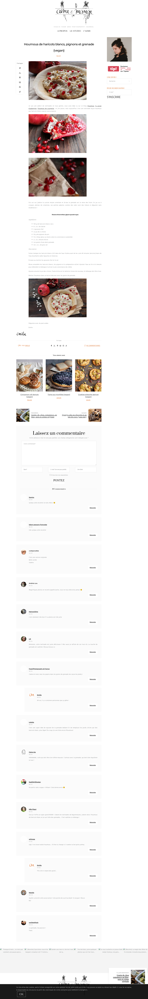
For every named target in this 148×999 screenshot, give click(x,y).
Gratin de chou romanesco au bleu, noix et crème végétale (121, 978)
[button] (19, 382)
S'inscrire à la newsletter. (59, 475)
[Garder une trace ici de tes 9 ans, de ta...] (61, 960)
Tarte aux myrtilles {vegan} (29, 395)
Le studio (75, 31)
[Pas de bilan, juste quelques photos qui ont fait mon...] (86, 960)
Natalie (31, 893)
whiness (32, 839)
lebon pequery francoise (38, 525)
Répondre (93, 508)
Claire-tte (32, 752)
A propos (62, 31)
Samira (31, 497)
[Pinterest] (20, 77)
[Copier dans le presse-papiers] (20, 91)
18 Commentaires (93, 345)
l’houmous (90, 106)
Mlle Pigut (32, 809)
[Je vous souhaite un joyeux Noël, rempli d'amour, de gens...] (111, 960)
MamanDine (33, 612)
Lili (30, 639)
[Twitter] (20, 73)
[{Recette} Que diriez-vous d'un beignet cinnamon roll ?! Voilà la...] (37, 960)
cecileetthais (33, 922)
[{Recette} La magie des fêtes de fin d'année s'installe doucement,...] (135, 960)
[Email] (20, 82)
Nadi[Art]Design (35, 782)
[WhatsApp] (20, 87)
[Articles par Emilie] (19, 345)
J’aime (87, 31)
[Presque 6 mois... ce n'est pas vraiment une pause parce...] (12, 960)
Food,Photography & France (39, 669)
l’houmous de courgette (46, 108)
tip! (113, 69)
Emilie (27, 345)
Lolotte (31, 722)
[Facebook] (20, 68)
